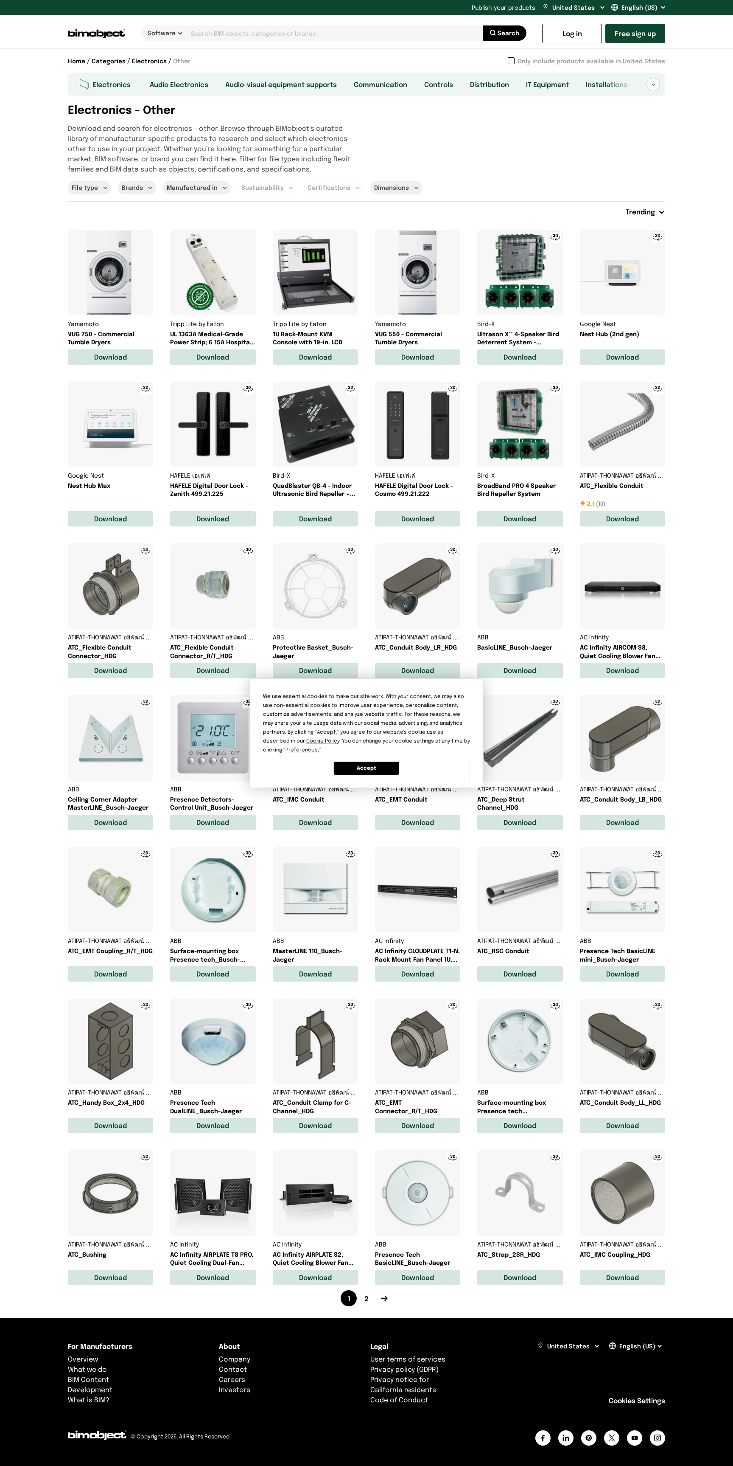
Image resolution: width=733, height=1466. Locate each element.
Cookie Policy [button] (322, 740)
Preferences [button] (301, 749)
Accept (366, 768)
